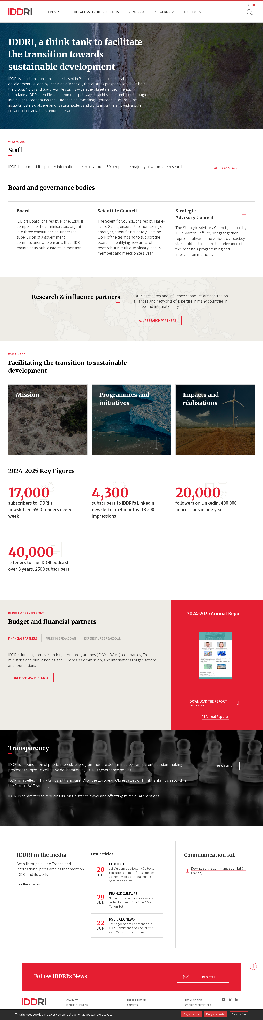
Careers (132, 1005)
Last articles (102, 854)
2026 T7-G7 (136, 12)
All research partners (157, 320)
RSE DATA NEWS (122, 919)
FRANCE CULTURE (123, 893)
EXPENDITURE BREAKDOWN (102, 638)
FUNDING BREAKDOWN (61, 638)
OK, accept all (191, 1014)
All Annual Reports (215, 716)
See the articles (28, 884)
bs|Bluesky (230, 999)
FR (247, 5)
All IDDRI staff (225, 168)
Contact (72, 1000)
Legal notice (193, 1000)
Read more (225, 766)
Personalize (239, 1014)
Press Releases (137, 1000)
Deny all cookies (215, 1014)
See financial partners (31, 677)
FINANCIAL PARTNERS (22, 638)
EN (253, 5)
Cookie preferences (198, 1005)
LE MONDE (117, 863)
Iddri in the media (77, 1005)
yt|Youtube (223, 999)
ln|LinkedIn (236, 999)
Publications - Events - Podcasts (94, 12)
